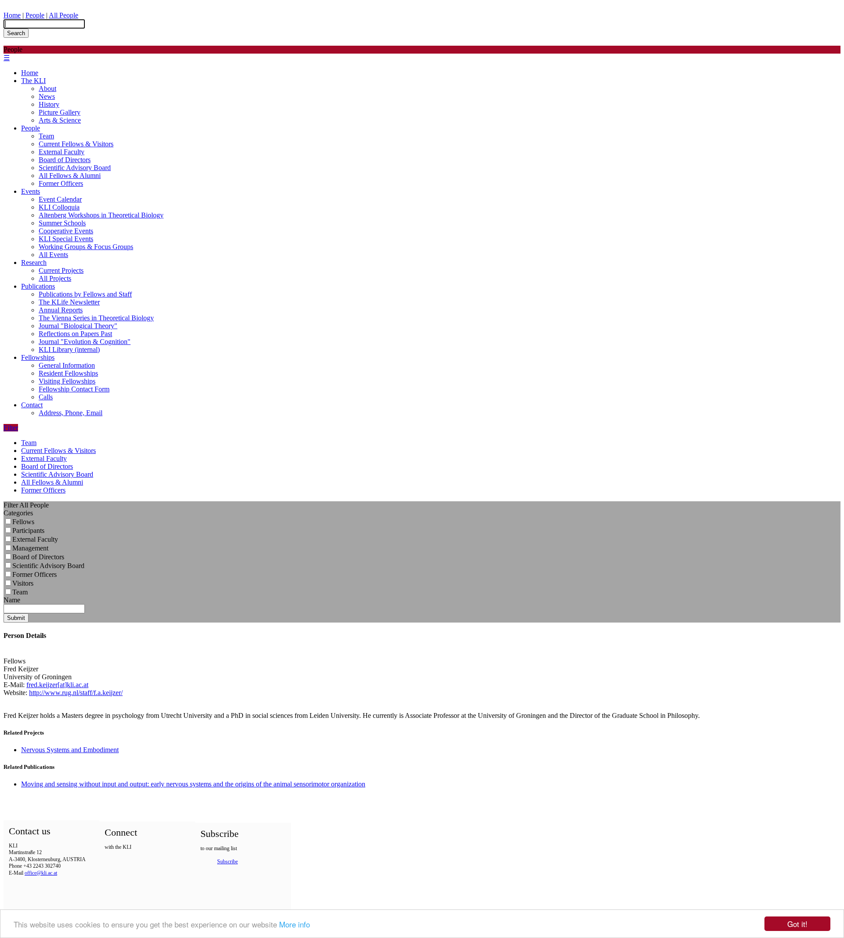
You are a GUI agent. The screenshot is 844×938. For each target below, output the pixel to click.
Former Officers (61, 183)
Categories (18, 513)
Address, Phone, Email (70, 412)
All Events (53, 254)
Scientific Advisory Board (75, 167)
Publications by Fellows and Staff (85, 294)
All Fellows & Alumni (70, 175)
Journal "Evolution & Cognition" (85, 341)
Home (12, 15)
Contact (32, 405)
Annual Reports (61, 310)
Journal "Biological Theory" (78, 326)
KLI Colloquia (59, 207)
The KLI (33, 80)
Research (34, 262)
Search (16, 33)
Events (30, 191)
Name (12, 600)
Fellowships (38, 357)
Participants (28, 530)
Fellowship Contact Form (74, 389)
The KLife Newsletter (69, 302)
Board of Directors (65, 159)
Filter (11, 427)
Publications (38, 286)
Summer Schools (62, 223)
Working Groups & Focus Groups (86, 246)
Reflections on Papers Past (75, 333)
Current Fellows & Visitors (76, 144)
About (47, 88)
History (49, 104)
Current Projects (61, 270)
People (34, 15)
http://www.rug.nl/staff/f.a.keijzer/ (76, 692)
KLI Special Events (66, 239)
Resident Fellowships (68, 373)
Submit (16, 618)
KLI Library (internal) (69, 349)
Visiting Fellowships (67, 381)
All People (63, 15)
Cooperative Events (66, 231)
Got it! (797, 923)
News (47, 96)
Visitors (22, 583)
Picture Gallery (59, 112)
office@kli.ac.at (41, 873)
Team (46, 136)
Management (30, 548)
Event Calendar (60, 199)
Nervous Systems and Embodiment (70, 749)
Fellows (23, 521)
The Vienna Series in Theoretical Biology (96, 318)
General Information (67, 365)
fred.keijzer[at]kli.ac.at (57, 684)
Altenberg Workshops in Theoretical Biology (101, 215)
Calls (46, 397)
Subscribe (227, 861)
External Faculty (61, 152)
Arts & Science (60, 120)
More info (294, 924)
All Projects (55, 278)
